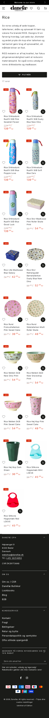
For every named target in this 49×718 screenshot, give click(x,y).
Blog (4, 595)
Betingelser (8, 626)
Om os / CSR (9, 581)
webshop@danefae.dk (13, 555)
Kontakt (6, 618)
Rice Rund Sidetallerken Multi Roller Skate (36, 327)
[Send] (45, 661)
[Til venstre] (4, 2)
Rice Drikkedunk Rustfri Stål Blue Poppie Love (12, 170)
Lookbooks (8, 590)
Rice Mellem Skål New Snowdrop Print (35, 376)
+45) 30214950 (14, 558)
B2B (4, 599)
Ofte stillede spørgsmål (15, 640)
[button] (38, 8)
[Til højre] (44, 2)
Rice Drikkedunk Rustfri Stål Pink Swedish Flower (12, 119)
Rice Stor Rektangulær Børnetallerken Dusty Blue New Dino (34, 275)
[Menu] (3, 8)
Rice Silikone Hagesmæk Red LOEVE (11, 519)
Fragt (5, 622)
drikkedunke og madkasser (22, 64)
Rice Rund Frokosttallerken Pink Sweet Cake (12, 327)
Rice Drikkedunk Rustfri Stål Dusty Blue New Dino (35, 119)
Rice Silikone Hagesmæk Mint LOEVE (34, 470)
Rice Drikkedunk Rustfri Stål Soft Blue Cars (34, 170)
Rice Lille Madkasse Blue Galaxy (13, 271)
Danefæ (14, 699)
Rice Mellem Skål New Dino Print (12, 374)
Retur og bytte (10, 631)
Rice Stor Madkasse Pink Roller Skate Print (36, 222)
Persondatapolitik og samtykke (19, 635)
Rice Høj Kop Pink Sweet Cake (35, 422)
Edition (29, 706)
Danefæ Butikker (11, 586)
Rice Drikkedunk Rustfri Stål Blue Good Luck (12, 222)
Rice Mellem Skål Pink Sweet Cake (12, 422)
